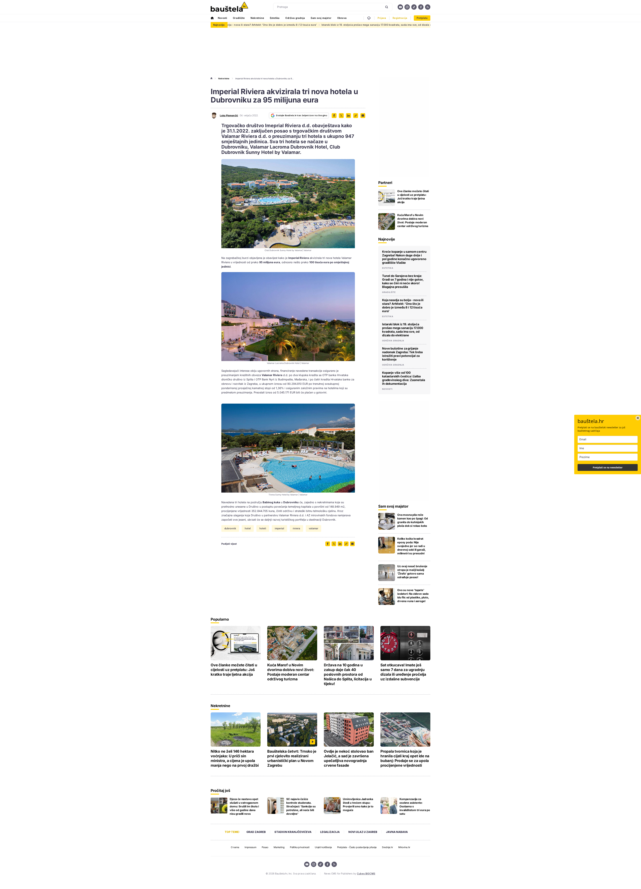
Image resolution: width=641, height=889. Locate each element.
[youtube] (400, 7)
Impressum (250, 847)
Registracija (400, 18)
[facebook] (420, 7)
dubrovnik (230, 528)
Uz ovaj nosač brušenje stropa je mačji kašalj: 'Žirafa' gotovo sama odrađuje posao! (412, 572)
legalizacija (330, 832)
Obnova (342, 18)
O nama (235, 847)
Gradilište (239, 18)
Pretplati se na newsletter (607, 467)
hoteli (262, 528)
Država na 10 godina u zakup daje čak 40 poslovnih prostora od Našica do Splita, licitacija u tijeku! (348, 674)
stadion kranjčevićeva (292, 832)
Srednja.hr (387, 847)
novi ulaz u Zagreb (362, 832)
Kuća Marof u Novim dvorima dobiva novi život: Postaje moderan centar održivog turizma (412, 220)
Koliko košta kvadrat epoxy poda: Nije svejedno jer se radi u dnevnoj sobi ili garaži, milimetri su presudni (411, 546)
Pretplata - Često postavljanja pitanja (357, 847)
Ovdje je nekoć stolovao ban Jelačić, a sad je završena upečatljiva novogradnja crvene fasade (349, 758)
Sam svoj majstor (321, 18)
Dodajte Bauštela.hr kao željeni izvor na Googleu (301, 115)
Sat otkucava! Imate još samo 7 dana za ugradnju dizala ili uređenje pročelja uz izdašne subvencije (403, 672)
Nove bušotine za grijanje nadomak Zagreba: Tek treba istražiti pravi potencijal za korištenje (402, 354)
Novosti (222, 18)
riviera (296, 528)
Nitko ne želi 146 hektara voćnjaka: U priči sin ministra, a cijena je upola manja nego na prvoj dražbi (235, 758)
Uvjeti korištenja (323, 847)
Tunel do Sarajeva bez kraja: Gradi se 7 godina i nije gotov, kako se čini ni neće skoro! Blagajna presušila (402, 281)
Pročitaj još (220, 790)
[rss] (427, 7)
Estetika (274, 18)
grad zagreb (256, 832)
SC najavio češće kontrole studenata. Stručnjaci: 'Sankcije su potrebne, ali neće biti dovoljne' (301, 806)
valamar (313, 528)
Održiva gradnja (295, 18)
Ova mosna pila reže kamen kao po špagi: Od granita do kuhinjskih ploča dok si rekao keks (412, 520)
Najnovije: (219, 24)
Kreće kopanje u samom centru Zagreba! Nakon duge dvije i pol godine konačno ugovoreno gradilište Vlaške (404, 257)
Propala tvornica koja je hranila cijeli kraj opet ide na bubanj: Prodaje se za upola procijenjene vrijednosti (404, 758)
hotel (248, 528)
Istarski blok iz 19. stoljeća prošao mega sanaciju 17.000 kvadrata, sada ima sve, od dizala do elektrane (313, 24)
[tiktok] (414, 7)
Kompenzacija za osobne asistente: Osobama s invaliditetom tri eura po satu (414, 806)
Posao (265, 847)
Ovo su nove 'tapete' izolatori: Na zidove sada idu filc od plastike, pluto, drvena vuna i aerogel (413, 595)
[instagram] (407, 7)
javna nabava (397, 832)
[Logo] (229, 7)
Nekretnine (257, 18)
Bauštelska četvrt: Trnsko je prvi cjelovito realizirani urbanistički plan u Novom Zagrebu (291, 758)
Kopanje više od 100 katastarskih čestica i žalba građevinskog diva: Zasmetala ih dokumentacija (403, 378)
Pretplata (422, 18)
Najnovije (386, 239)
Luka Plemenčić (229, 115)
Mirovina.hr (404, 847)
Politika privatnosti (299, 847)
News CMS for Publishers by (349, 873)
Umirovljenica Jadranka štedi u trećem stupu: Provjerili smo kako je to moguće (358, 804)
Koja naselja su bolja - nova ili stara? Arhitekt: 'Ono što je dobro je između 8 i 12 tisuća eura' (402, 305)
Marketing (279, 847)
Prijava (382, 18)
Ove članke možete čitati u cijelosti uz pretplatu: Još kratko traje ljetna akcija (413, 196)
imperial (279, 528)
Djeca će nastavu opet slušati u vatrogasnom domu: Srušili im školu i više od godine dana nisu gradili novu (244, 806)
